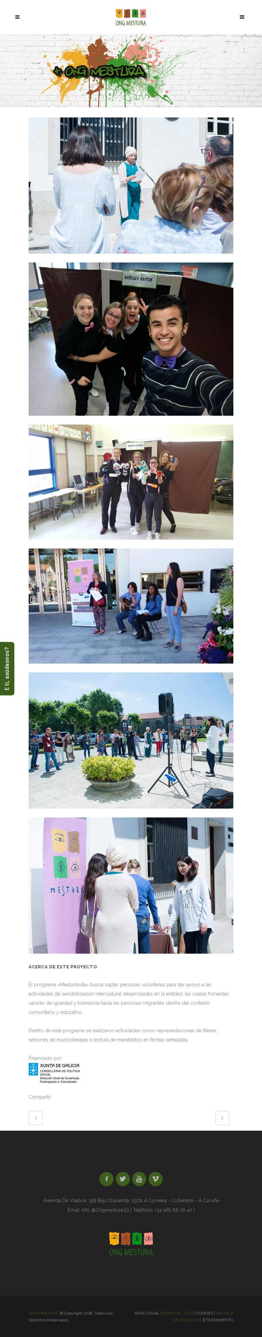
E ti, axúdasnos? (7, 668)
